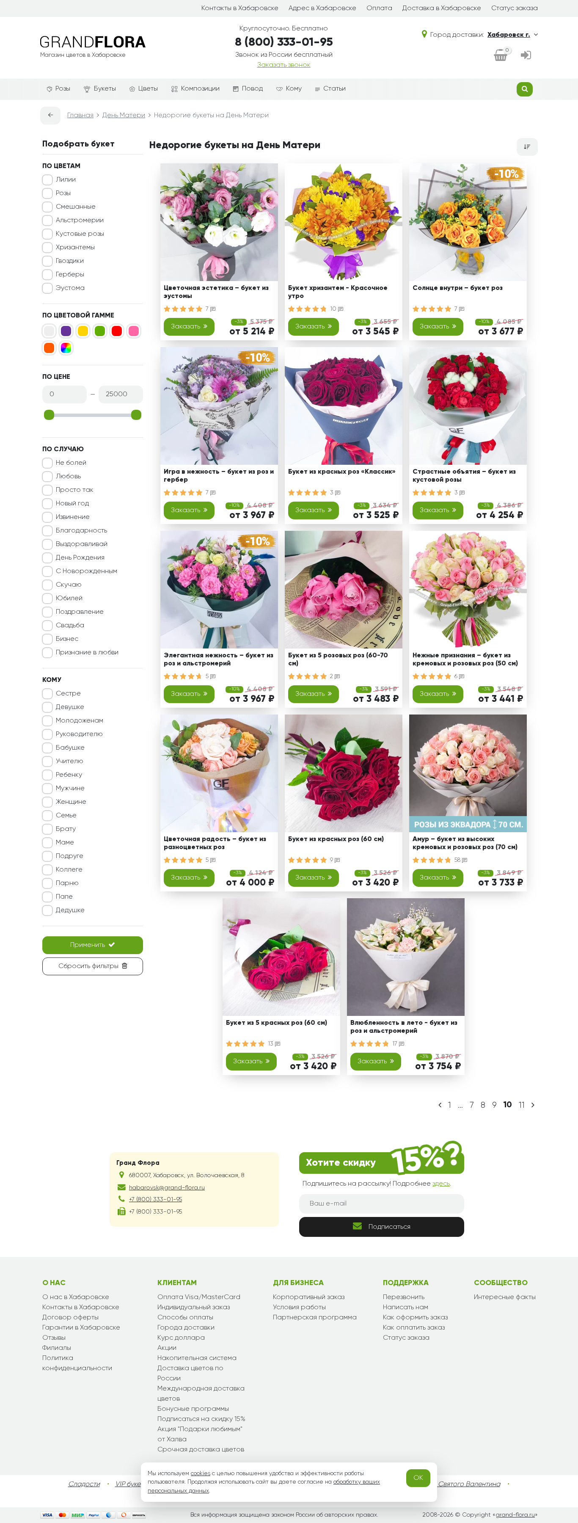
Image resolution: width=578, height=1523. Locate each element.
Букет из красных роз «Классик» (342, 472)
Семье (66, 815)
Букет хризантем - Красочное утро (338, 292)
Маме (65, 842)
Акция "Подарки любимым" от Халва (199, 1434)
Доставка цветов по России (190, 1373)
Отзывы (54, 1338)
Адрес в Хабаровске (322, 8)
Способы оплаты (185, 1317)
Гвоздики (70, 261)
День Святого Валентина (460, 1484)
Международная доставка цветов (201, 1393)
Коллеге (69, 869)
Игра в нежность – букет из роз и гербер (219, 476)
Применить (87, 945)
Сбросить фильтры (88, 966)
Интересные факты (505, 1297)
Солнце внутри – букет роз (458, 288)
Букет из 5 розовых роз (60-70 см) (338, 659)
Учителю (69, 761)
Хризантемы (75, 247)
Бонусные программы (193, 1409)
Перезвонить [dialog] (403, 1297)
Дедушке (70, 910)
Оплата (379, 8)
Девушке (70, 707)
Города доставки (186, 1327)
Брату (66, 829)
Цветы (148, 89)
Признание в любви (87, 652)
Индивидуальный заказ (193, 1307)
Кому (294, 89)
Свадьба (70, 625)
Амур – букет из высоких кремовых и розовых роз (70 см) (465, 843)
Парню (67, 883)
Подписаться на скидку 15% (201, 1419)
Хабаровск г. (508, 35)
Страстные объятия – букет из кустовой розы (464, 476)
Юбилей (69, 598)
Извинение (73, 517)
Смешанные (76, 207)
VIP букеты (131, 1484)
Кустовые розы (80, 234)
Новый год (72, 503)
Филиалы (56, 1348)
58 (458, 860)
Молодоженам (79, 720)
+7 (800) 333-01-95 (155, 1200)
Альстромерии (80, 220)
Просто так (75, 490)
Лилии (66, 180)
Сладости (84, 1484)
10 (334, 309)
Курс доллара (181, 1338)
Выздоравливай (81, 544)
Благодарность (81, 530)
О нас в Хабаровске (75, 1297)
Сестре (68, 693)
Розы (62, 89)
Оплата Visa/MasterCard (198, 1297)
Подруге (69, 856)
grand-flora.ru (515, 1515)
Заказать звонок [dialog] (284, 65)
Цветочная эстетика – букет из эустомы (216, 292)
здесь (441, 1184)
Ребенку (69, 775)
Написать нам (405, 1307)
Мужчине (70, 788)
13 (271, 1044)
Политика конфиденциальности (77, 1363)
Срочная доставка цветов (200, 1449)
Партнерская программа (315, 1317)
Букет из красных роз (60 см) (336, 839)
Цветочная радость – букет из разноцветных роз (215, 843)
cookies (200, 1473)
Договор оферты (70, 1317)
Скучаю (69, 585)
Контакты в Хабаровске (239, 8)
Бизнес (67, 639)
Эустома (70, 288)
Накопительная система (197, 1358)
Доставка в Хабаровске (441, 8)
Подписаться (389, 1227)
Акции (166, 1348)
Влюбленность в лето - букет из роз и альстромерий (403, 1027)
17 (395, 1044)
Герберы (70, 274)
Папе (64, 897)
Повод (252, 89)
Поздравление (80, 612)
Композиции (200, 89)
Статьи (334, 89)
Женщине (71, 802)
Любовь (68, 476)
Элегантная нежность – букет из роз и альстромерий (218, 659)
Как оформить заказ (415, 1317)
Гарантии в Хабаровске (81, 1327)
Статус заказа (514, 8)
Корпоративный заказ (308, 1297)
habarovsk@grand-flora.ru (167, 1188)
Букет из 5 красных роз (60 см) (276, 1023)
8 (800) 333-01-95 (284, 42)
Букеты (105, 89)
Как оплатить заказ (414, 1327)
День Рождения (80, 558)
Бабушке (70, 748)
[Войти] (526, 56)
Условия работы (299, 1307)
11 (522, 1105)
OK (418, 1478)
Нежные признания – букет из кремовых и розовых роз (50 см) (465, 659)
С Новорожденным (86, 571)
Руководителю (79, 734)
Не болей (71, 463)
